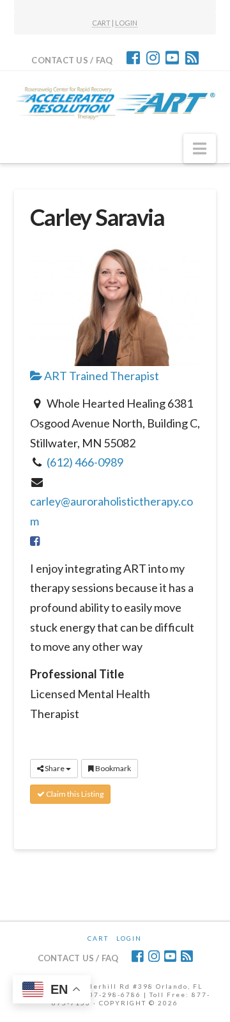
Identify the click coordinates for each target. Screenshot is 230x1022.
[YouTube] (172, 57)
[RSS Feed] (192, 57)
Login (129, 938)
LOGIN (126, 23)
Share (54, 768)
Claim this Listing (74, 794)
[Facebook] (133, 57)
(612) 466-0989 (85, 462)
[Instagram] (153, 57)
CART (101, 23)
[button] (199, 148)
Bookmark (112, 768)
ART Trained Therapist (100, 376)
